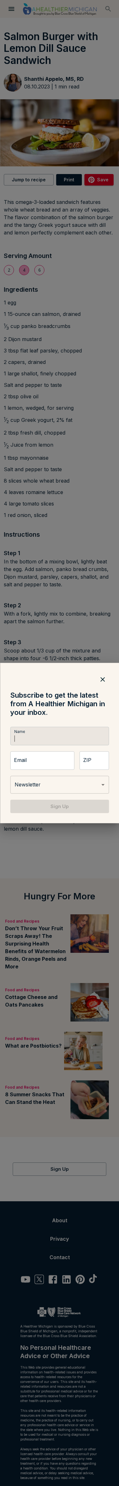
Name (19, 731)
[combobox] (59, 785)
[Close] (102, 679)
